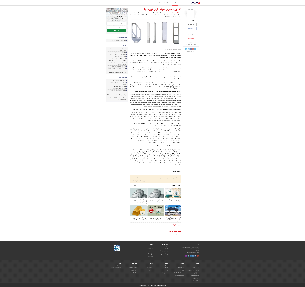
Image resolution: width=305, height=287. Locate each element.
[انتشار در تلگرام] (186, 49)
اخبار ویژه (125, 46)
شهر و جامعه (181, 269)
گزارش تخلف (135, 181)
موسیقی (166, 270)
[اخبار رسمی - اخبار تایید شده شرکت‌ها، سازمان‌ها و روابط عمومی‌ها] (195, 2)
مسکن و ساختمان (196, 280)
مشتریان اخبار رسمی (164, 250)
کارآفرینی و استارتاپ (195, 267)
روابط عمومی (150, 247)
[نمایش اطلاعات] (191, 38)
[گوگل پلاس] (198, 256)
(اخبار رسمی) (171, 13)
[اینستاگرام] (186, 256)
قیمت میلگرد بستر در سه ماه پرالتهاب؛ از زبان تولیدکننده (118, 91)
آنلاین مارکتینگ (149, 248)
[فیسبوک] (195, 256)
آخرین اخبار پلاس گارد (122, 37)
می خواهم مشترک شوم (117, 31)
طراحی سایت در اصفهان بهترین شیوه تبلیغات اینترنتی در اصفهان (118, 49)
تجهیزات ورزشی (149, 269)
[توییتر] (193, 256)
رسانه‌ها (166, 266)
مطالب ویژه (150, 254)
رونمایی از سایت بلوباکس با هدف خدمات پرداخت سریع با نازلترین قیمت (117, 63)
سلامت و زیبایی (134, 266)
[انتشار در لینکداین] (195, 49)
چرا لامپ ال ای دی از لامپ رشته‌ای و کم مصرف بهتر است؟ (116, 69)
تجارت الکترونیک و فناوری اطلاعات (193, 270)
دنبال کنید (190, 28)
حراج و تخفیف (118, 266)
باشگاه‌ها (150, 270)
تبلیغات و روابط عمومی (179, 275)
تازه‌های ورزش (150, 266)
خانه (182, 3)
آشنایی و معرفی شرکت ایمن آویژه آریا (119, 40)
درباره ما (166, 247)
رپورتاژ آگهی (150, 256)
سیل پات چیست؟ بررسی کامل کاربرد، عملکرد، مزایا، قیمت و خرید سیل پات (116, 98)
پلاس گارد (191, 20)
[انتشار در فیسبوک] (191, 49)
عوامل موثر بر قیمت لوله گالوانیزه (120, 86)
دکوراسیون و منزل (133, 272)
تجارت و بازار (197, 266)
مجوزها (166, 248)
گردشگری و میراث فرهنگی (179, 272)
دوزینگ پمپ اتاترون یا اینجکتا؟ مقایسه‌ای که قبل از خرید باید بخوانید (116, 95)
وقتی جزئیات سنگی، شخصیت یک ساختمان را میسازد (118, 83)
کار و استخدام (196, 277)
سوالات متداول (165, 251)
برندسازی (150, 251)
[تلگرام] (188, 256)
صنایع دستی (166, 273)
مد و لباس (135, 269)
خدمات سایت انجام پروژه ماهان (120, 56)
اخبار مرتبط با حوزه (123, 77)
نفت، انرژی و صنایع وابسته (194, 269)
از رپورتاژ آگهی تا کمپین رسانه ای (162, 254)
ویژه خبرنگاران (150, 253)
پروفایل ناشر (142, 181)
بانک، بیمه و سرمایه (195, 278)
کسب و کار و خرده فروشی (194, 273)
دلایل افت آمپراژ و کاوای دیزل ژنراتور (119, 80)
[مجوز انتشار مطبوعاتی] (117, 248)
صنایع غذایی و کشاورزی (195, 275)
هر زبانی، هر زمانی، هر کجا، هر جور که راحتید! (117, 60)
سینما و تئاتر (166, 269)
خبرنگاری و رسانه (149, 250)
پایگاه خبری (175, 3)
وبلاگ (159, 3)
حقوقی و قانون (181, 270)
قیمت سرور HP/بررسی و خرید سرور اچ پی (118, 58)
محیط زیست (181, 273)
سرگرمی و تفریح (134, 270)
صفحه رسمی (190, 24)
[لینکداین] (191, 256)
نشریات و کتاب (165, 267)
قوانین (166, 253)
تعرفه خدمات (166, 3)
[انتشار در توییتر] (189, 49)
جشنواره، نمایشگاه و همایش (116, 267)
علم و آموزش (181, 266)
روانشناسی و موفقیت (133, 267)
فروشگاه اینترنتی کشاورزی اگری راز (120, 52)
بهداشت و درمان (181, 267)
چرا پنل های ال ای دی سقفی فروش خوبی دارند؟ (117, 72)
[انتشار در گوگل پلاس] (193, 49)
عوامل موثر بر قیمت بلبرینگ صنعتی (119, 88)
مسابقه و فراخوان (118, 269)
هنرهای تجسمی (165, 272)
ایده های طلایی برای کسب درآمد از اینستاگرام (118, 54)
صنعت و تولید (178, 234)
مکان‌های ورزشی (149, 267)
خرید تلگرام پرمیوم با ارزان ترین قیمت (119, 66)
